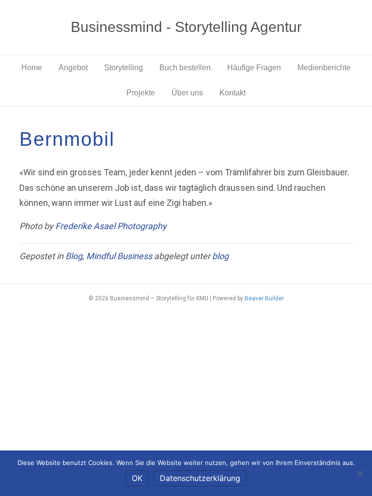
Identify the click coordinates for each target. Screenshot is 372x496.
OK (137, 478)
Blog (73, 256)
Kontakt (232, 93)
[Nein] (360, 473)
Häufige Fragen (254, 67)
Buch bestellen (185, 67)
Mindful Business (119, 256)
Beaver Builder (264, 298)
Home (31, 67)
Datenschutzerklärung (200, 478)
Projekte (140, 93)
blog (220, 256)
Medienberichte (324, 67)
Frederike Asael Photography (111, 226)
